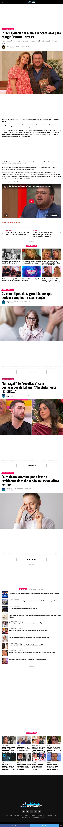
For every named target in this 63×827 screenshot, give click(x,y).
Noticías (27, 816)
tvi (58, 226)
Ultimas (56, 816)
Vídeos (42, 818)
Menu (11, 816)
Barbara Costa (12, 47)
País (22, 816)
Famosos (33, 816)
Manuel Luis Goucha (36, 226)
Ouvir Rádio (16, 816)
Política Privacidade (34, 818)
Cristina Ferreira (20, 226)
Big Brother (49, 816)
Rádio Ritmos (11, 302)
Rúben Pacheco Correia (50, 226)
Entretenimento (41, 816)
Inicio (6, 816)
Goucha (28, 226)
